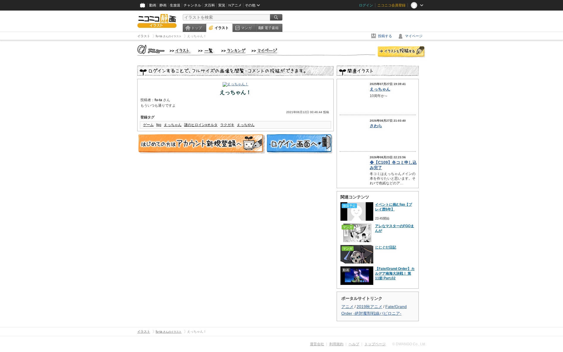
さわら (376, 125)
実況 (221, 5)
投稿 (401, 52)
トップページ (375, 344)
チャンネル (192, 5)
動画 (152, 5)
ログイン (366, 5)
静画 (163, 5)
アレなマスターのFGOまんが (394, 228)
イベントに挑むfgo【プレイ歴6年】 (393, 207)
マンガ (246, 28)
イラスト (222, 28)
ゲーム (148, 125)
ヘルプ (354, 344)
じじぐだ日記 (385, 247)
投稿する (385, 36)
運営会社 (317, 344)
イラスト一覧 (207, 51)
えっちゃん (173, 125)
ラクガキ (227, 125)
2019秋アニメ (369, 306)
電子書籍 (271, 28)
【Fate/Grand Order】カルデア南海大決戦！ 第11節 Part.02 (395, 273)
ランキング (233, 51)
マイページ (414, 36)
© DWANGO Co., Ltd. (409, 344)
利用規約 (336, 344)
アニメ (347, 306)
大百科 (209, 5)
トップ (196, 28)
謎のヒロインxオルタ (201, 125)
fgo (158, 125)
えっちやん (246, 125)
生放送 (175, 5)
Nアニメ (235, 5)
